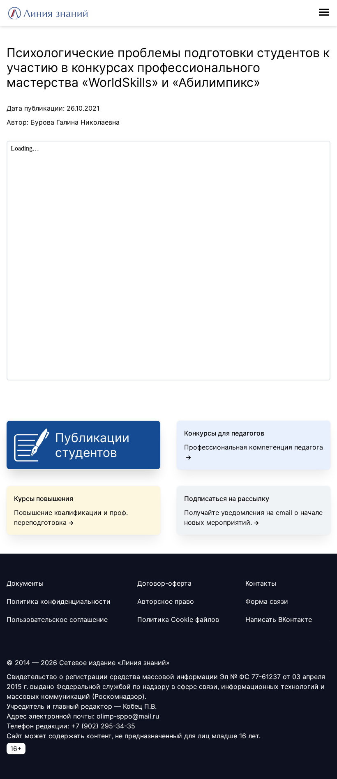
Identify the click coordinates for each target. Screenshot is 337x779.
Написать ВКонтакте (278, 619)
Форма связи (266, 601)
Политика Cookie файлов (178, 619)
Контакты (260, 583)
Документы (25, 583)
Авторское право (165, 601)
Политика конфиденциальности (59, 601)
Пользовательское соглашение (57, 619)
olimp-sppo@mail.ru (128, 716)
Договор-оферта (164, 583)
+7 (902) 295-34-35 (103, 726)
